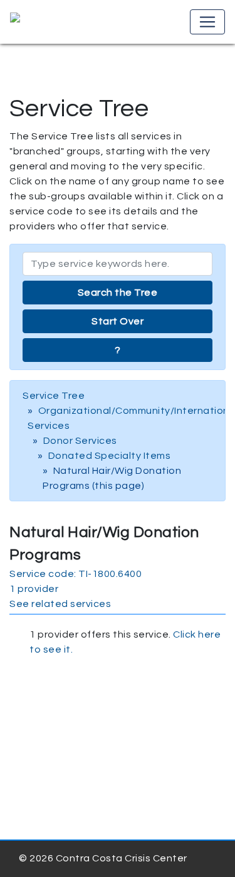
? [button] (118, 350)
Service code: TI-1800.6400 (75, 574)
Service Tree (54, 396)
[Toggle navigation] (207, 21)
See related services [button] (60, 604)
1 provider (33, 589)
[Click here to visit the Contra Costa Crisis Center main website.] (51, 21)
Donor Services (80, 441)
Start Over (117, 321)
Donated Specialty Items (109, 456)
